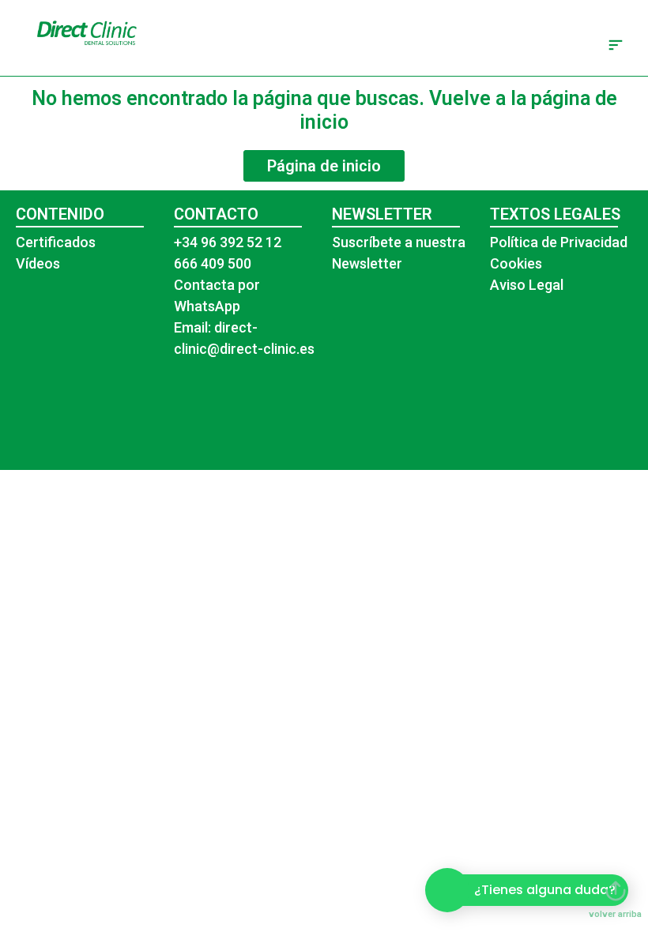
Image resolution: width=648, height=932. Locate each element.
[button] (615, 46)
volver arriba (615, 914)
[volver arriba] (615, 891)
